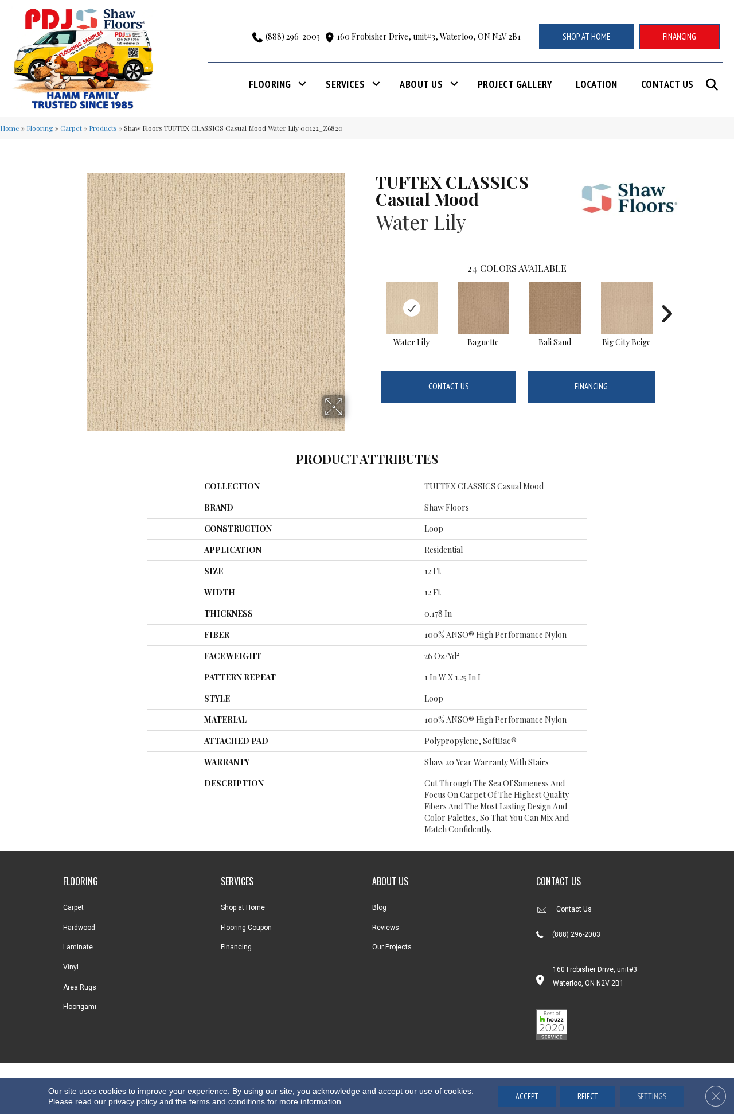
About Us (421, 84)
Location (597, 84)
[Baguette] (483, 308)
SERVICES (237, 881)
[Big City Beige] (626, 308)
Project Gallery (515, 84)
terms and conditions (227, 1101)
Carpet (71, 128)
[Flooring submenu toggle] (302, 84)
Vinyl (71, 967)
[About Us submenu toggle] (454, 84)
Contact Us (667, 84)
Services (345, 84)
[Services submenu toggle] (376, 84)
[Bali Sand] (555, 308)
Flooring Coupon (246, 928)
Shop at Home (243, 907)
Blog (379, 907)
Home (9, 128)
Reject (587, 1096)
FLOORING (80, 881)
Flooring (270, 84)
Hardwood (79, 928)
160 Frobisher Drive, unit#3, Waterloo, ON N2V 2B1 (429, 36)
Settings (651, 1096)
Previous (369, 296)
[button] (714, 85)
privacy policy (132, 1101)
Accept (527, 1096)
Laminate (78, 947)
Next (666, 296)
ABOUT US (390, 881)
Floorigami (79, 1007)
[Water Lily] (411, 308)
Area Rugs (79, 987)
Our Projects (392, 947)
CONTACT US (558, 881)
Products (103, 128)
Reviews (385, 928)
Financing (591, 386)
